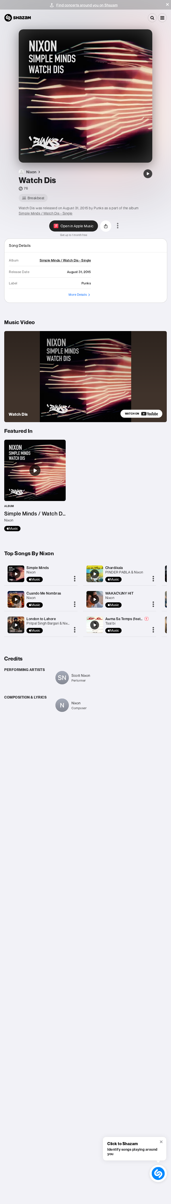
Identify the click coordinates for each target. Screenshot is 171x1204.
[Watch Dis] (147, 173)
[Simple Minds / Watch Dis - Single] (35, 485)
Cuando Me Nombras (43, 593)
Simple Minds (37, 567)
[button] (167, 4)
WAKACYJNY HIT (119, 593)
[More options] (118, 226)
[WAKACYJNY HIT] (94, 599)
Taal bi (110, 623)
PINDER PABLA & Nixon (124, 572)
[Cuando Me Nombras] (16, 599)
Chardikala (114, 567)
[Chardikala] (94, 573)
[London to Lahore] (16, 625)
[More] (74, 579)
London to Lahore (41, 619)
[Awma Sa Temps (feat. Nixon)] (94, 625)
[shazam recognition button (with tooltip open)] (158, 1173)
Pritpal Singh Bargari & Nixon (49, 623)
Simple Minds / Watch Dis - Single (46, 213)
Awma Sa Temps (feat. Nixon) (129, 619)
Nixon (31, 572)
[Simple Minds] (16, 573)
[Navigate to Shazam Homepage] (17, 18)
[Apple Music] (12, 528)
